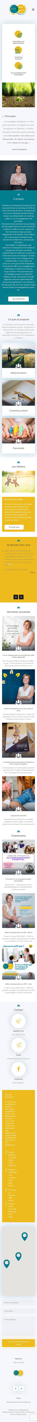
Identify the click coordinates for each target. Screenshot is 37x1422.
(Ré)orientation (19, 373)
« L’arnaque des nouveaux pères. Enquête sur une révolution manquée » (18, 763)
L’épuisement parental (18, 816)
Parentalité (18, 448)
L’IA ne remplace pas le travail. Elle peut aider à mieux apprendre (18, 656)
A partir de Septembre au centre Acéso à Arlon (18, 709)
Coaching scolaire (18, 411)
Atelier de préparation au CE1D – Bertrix (18, 932)
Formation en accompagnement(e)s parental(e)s (18, 880)
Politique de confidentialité (18, 1410)
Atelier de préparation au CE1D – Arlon (18, 984)
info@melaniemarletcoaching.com (18, 1402)
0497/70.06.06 (18, 1362)
